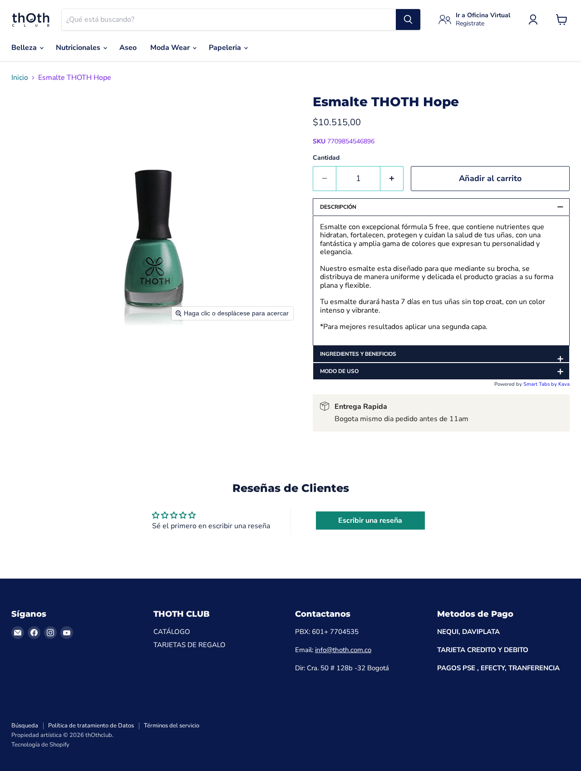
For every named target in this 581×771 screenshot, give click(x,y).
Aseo (128, 48)
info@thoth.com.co (343, 649)
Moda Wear (171, 48)
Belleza (25, 48)
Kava (564, 384)
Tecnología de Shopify (40, 745)
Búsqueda (24, 726)
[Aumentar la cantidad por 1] (392, 178)
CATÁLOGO (171, 631)
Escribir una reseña (370, 520)
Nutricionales (79, 48)
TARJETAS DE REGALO (189, 644)
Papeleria (226, 48)
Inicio (19, 78)
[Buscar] (408, 19)
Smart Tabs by (540, 384)
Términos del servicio (171, 726)
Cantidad (326, 158)
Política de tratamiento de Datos (91, 726)
